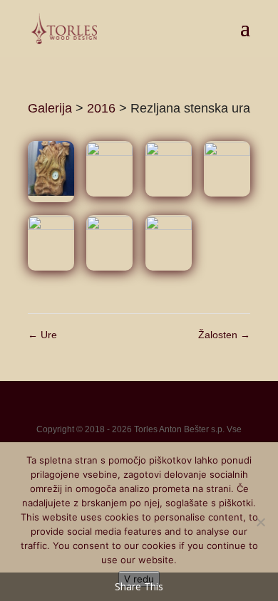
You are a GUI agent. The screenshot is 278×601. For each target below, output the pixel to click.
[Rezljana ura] (51, 172)
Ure (42, 334)
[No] (260, 522)
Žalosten (224, 334)
